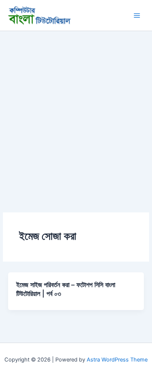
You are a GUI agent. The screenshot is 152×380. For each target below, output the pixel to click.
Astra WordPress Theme (117, 359)
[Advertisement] (76, 111)
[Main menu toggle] (137, 15)
